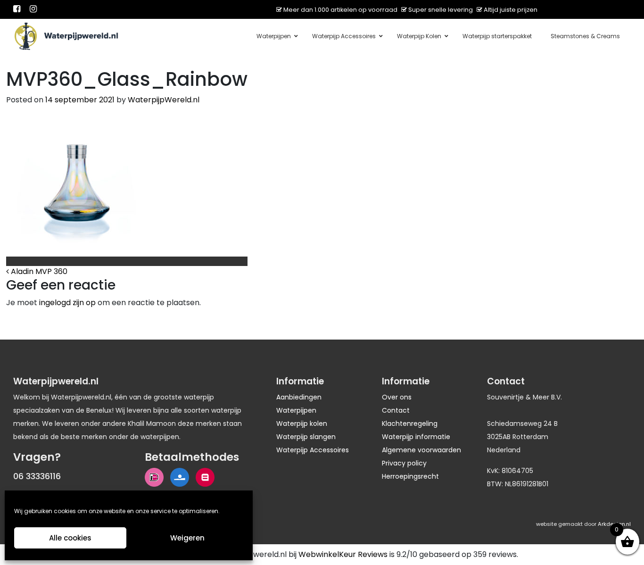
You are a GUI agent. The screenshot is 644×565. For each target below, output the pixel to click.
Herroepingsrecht (410, 476)
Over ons (397, 397)
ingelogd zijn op (67, 302)
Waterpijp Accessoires (312, 450)
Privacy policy (404, 463)
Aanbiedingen (299, 397)
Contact (396, 410)
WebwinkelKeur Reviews (343, 554)
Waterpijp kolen (301, 423)
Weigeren (187, 538)
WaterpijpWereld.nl (163, 99)
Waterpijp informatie (416, 436)
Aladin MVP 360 (38, 271)
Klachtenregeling (410, 423)
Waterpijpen (296, 410)
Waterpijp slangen (306, 436)
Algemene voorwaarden (421, 450)
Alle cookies (70, 538)
